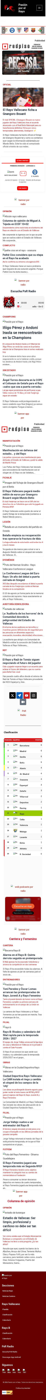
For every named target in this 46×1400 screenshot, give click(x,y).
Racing (23, 808)
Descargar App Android (11, 1357)
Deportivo (24, 802)
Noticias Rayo (7, 1291)
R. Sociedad (25, 854)
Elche (22, 843)
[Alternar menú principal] (39, 8)
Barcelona (24, 745)
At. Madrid (24, 774)
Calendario (6, 1320)
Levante (23, 837)
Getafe (23, 791)
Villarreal (24, 797)
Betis (22, 763)
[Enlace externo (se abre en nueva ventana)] (23, 46)
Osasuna (24, 780)
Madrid (23, 751)
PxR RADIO (23, 188)
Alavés (23, 768)
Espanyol (24, 785)
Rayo (22, 814)
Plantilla (5, 1309)
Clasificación (7, 1315)
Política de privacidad (23, 1388)
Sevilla (23, 757)
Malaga (23, 832)
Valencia (24, 825)
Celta (22, 819)
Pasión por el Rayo (23, 8)
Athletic (23, 849)
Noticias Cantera (8, 1296)
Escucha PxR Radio (9, 1352)
